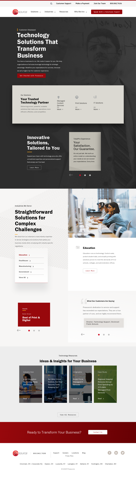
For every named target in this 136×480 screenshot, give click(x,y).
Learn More (34, 167)
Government (24, 272)
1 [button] (80, 175)
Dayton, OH (49, 464)
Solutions (34, 12)
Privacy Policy (69, 456)
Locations (75, 453)
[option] (85, 151)
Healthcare (23, 260)
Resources (63, 12)
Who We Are (79, 12)
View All (22, 277)
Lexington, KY (73, 464)
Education (23, 255)
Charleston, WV (110, 464)
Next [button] (71, 175)
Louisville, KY (60, 464)
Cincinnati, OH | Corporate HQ (31, 464)
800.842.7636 (116, 3)
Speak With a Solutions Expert (107, 12)
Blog (83, 453)
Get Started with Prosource (31, 76)
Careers (65, 453)
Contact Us (97, 432)
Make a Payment (82, 3)
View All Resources (68, 415)
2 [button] (85, 175)
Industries (49, 12)
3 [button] (90, 175)
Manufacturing (25, 266)
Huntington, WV (97, 464)
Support (56, 453)
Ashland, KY (84, 464)
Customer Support (63, 3)
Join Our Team (100, 3)
